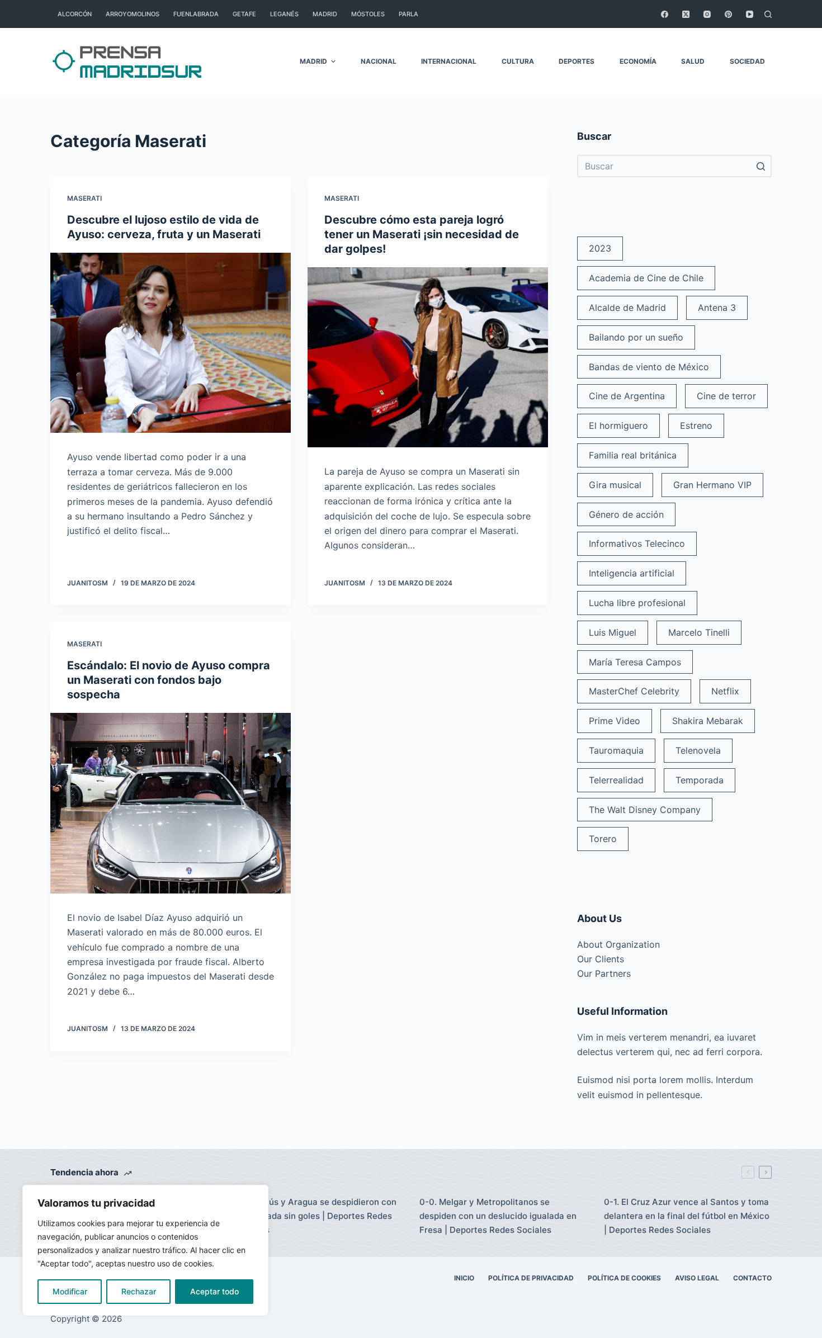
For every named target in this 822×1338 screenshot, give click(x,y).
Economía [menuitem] (638, 61)
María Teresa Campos (635, 662)
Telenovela (698, 750)
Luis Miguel (612, 632)
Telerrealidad (616, 780)
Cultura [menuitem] (518, 61)
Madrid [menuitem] (325, 14)
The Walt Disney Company (645, 809)
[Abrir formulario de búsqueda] (768, 14)
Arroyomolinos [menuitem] (132, 14)
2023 (600, 248)
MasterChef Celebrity (634, 691)
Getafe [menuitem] (244, 14)
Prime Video (614, 720)
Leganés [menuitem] (284, 14)
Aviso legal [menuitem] (697, 1278)
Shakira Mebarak (707, 720)
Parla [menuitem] (408, 14)
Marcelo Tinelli (699, 632)
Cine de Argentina (627, 395)
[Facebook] (664, 14)
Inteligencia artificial (631, 573)
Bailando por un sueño (636, 337)
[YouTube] (749, 14)
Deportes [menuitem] (576, 61)
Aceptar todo (214, 1291)
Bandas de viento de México (649, 366)
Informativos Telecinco (637, 543)
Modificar (70, 1291)
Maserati (84, 198)
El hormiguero (618, 425)
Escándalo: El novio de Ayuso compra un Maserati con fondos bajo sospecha (168, 680)
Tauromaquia (616, 750)
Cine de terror (726, 395)
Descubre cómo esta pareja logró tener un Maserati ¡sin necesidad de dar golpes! (421, 234)
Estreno (696, 425)
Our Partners (604, 973)
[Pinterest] (728, 14)
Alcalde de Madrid (627, 307)
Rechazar (138, 1291)
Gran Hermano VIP (712, 484)
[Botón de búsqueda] (760, 166)
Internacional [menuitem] (448, 61)
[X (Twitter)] (685, 14)
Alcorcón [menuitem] (75, 14)
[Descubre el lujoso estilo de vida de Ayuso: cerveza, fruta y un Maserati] (170, 343)
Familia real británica (633, 455)
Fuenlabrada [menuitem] (196, 14)
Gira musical (615, 484)
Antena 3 (717, 307)
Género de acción (626, 514)
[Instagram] (707, 14)
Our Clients (600, 959)
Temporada (699, 780)
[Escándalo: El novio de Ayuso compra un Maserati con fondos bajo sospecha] (170, 803)
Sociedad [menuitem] (747, 61)
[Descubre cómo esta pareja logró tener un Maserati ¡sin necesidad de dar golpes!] (428, 357)
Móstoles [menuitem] (368, 14)
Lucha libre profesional (637, 602)
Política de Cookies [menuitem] (624, 1278)
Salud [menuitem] (693, 61)
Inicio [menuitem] (464, 1278)
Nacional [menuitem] (378, 61)
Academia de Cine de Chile (646, 277)
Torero (603, 838)
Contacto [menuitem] (752, 1278)
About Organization (618, 944)
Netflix (725, 691)
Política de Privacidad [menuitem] (531, 1278)
